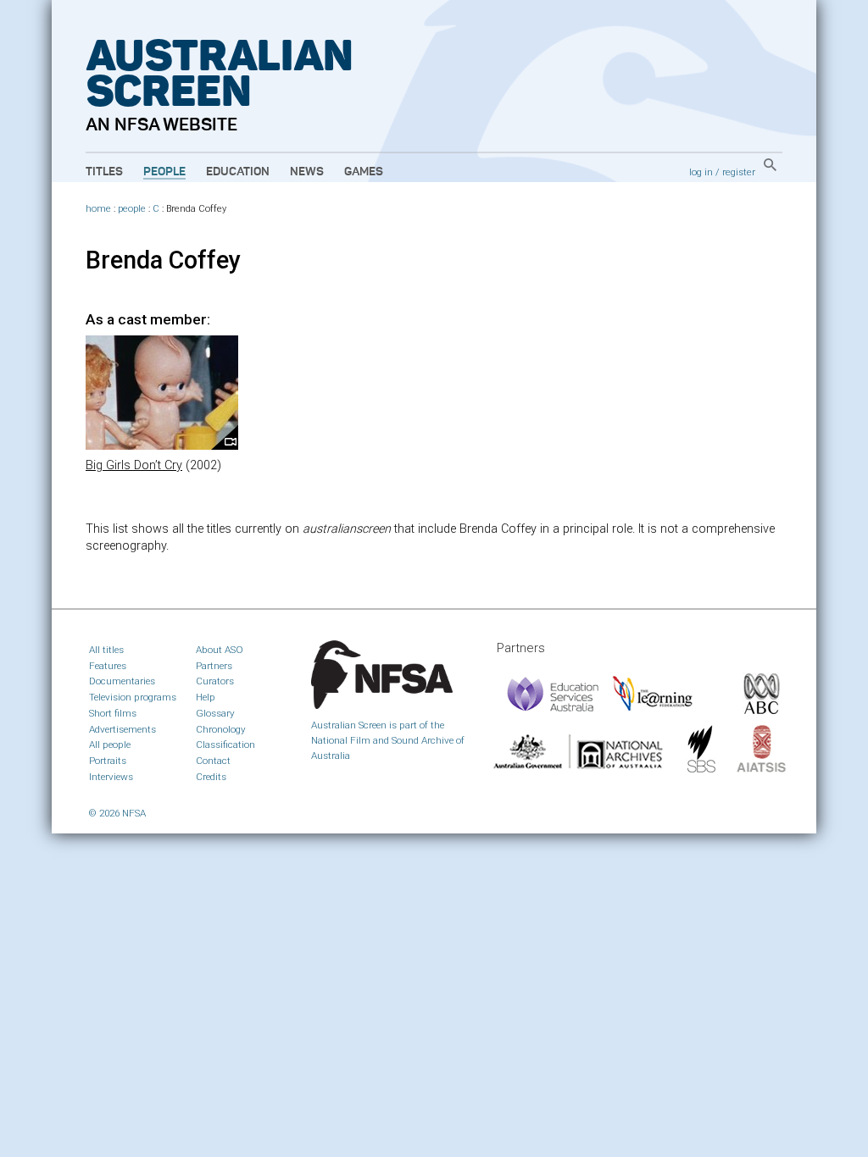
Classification (225, 744)
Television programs (132, 697)
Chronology (221, 729)
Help (205, 697)
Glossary (215, 713)
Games (363, 172)
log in (701, 172)
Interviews (111, 777)
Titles (104, 172)
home (98, 208)
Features (107, 666)
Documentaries (122, 681)
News (307, 172)
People (164, 172)
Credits (211, 777)
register (738, 172)
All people (110, 744)
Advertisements (122, 729)
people (132, 208)
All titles (106, 650)
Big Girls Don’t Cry (134, 465)
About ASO (219, 650)
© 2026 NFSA (117, 813)
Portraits (107, 761)
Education (238, 172)
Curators (215, 681)
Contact (213, 761)
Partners (214, 666)
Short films (112, 713)
